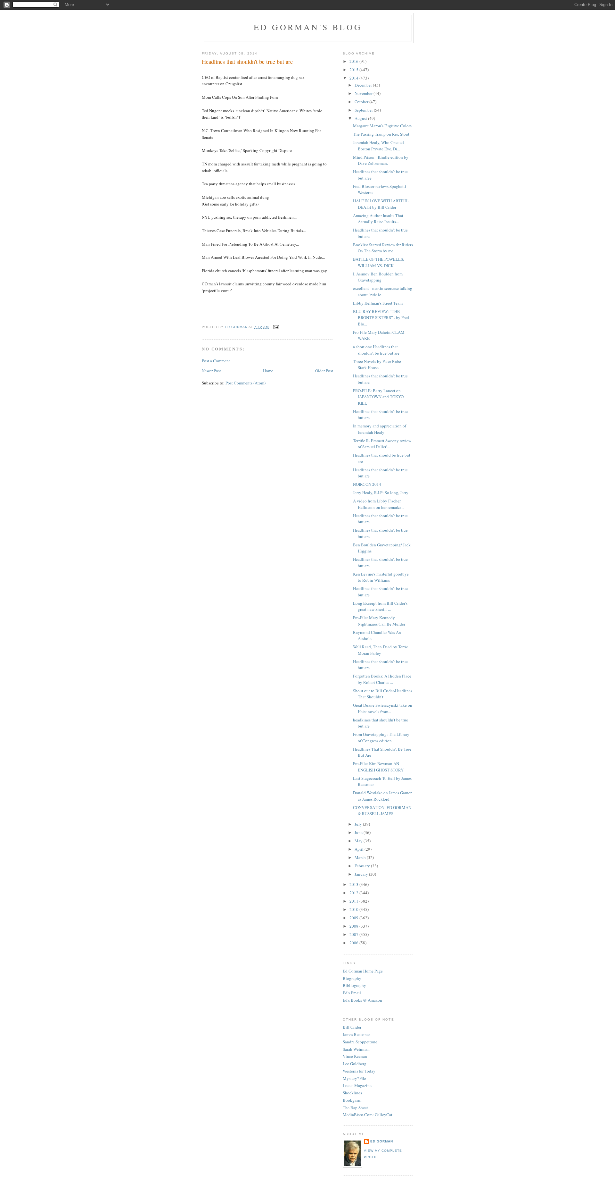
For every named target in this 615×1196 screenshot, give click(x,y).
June (359, 832)
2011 (354, 901)
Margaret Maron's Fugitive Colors (382, 126)
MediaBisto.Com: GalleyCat (367, 1114)
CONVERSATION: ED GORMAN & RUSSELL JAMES (382, 810)
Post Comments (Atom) (246, 383)
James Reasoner (356, 1034)
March (361, 857)
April (360, 849)
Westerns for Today (359, 1071)
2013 (354, 884)
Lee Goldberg (354, 1063)
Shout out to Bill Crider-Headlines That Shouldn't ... (382, 694)
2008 (354, 926)
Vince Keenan (355, 1056)
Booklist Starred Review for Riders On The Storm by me (383, 248)
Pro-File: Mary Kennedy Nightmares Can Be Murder (379, 621)
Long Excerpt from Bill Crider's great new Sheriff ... (380, 606)
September (364, 110)
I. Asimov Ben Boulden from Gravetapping (378, 277)
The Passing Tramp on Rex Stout (381, 134)
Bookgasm (352, 1100)
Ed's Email (352, 993)
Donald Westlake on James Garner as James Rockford (382, 796)
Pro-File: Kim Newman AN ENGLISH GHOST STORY (378, 767)
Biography (352, 978)
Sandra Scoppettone (360, 1042)
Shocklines (352, 1093)
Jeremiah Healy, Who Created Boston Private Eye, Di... (378, 145)
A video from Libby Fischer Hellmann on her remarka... (378, 504)
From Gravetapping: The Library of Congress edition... (381, 737)
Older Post (324, 371)
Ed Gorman (381, 1141)
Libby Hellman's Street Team (378, 303)
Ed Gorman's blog (308, 26)
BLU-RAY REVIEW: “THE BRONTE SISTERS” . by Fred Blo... (381, 317)
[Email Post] (275, 327)
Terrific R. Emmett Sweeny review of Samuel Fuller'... (382, 444)
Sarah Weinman (356, 1049)
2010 (354, 909)
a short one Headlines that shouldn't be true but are (376, 350)
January (362, 874)
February (363, 866)
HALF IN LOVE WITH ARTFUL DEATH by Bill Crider (381, 204)
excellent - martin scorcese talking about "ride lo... (382, 291)
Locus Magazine (357, 1085)
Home (268, 371)
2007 (354, 934)
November (364, 93)
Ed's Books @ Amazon (362, 1000)
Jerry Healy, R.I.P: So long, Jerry (380, 492)
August (361, 118)
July (359, 824)
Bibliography (354, 985)
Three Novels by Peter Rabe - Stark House (378, 364)
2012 (354, 893)
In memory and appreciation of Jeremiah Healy (379, 429)
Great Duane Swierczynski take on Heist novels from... (382, 708)
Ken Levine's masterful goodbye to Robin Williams (381, 577)
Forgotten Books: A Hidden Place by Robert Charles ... (382, 679)
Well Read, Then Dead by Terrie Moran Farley (380, 650)
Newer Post (211, 371)
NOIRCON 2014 (367, 484)
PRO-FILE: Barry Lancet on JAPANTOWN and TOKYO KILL (378, 397)
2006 (354, 943)
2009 (354, 918)
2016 (354, 61)
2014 (354, 78)
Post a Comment (216, 361)
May (359, 841)
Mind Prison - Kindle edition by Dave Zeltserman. (380, 160)
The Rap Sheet (355, 1107)
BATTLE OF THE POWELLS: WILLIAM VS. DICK (378, 262)
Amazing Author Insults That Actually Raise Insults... (378, 219)
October (362, 102)
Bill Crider (352, 1027)
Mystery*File (354, 1078)
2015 (354, 69)
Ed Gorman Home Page (363, 971)
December (364, 85)
